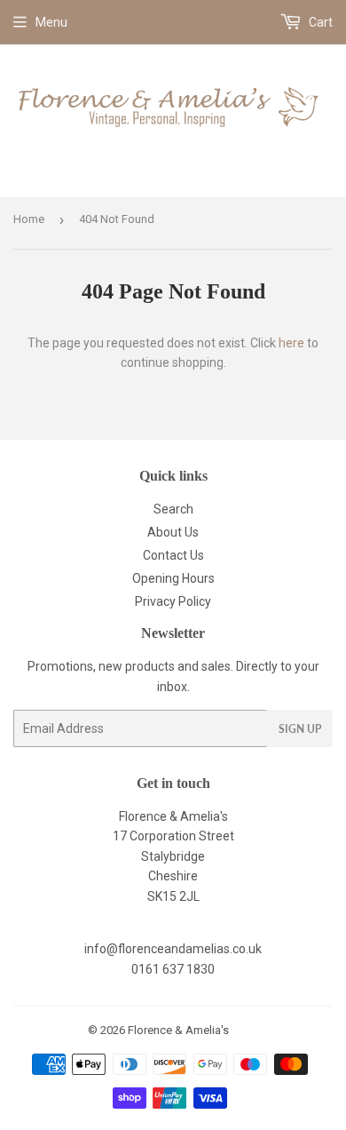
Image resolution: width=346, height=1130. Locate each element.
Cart (319, 22)
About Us (173, 532)
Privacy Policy (173, 601)
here (291, 343)
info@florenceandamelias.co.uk (173, 949)
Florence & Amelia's (178, 1030)
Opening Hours (173, 578)
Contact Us (173, 555)
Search (173, 509)
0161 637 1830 (173, 969)
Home (28, 219)
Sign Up (300, 729)
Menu (51, 22)
